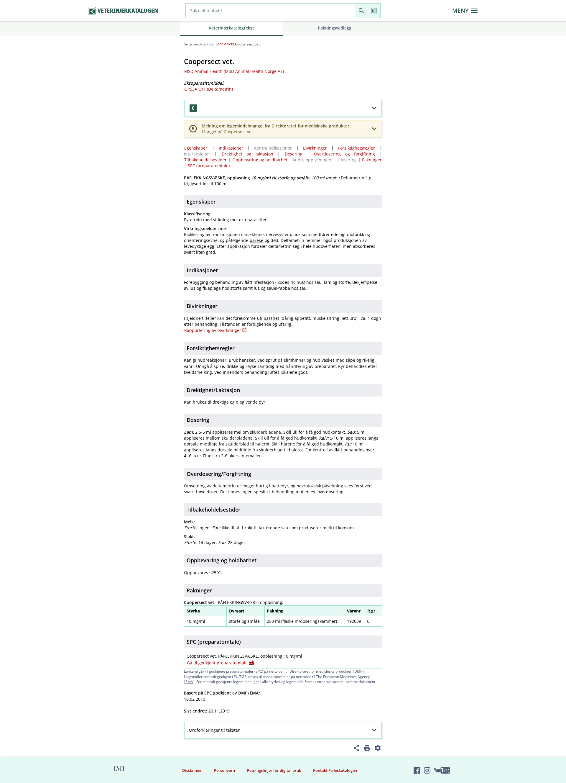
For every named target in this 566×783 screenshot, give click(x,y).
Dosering (293, 154)
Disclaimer (192, 770)
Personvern (224, 770)
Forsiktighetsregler (356, 148)
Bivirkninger (315, 148)
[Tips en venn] (356, 749)
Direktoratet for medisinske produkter (320, 671)
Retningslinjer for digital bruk (274, 770)
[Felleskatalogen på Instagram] (427, 770)
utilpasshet (268, 318)
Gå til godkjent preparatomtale (217, 663)
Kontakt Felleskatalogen (335, 770)
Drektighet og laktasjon (247, 154)
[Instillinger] (378, 749)
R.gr (371, 611)
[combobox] (270, 11)
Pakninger (372, 160)
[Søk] (361, 11)
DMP (358, 671)
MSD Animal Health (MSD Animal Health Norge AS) (234, 71)
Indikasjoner (231, 148)
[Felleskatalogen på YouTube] (442, 770)
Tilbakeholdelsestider (205, 160)
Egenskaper (195, 148)
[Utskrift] (367, 749)
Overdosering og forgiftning (344, 154)
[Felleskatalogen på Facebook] (417, 770)
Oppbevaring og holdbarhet (259, 160)
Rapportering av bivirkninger (212, 330)
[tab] (231, 28)
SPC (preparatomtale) (209, 165)
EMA (189, 681)
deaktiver (225, 44)
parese (256, 240)
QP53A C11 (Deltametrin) (208, 89)
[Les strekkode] (374, 11)
